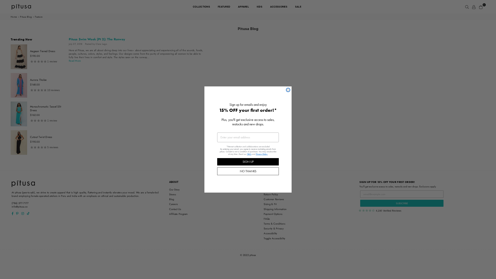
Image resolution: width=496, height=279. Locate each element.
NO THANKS (248, 171)
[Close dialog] (288, 90)
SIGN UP (248, 162)
